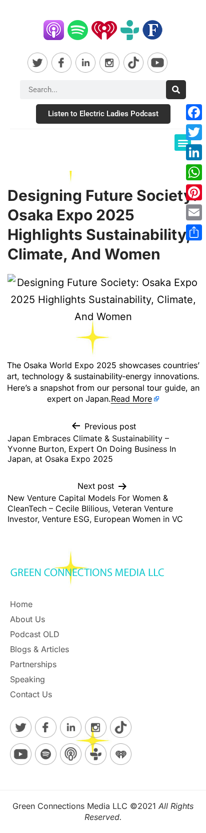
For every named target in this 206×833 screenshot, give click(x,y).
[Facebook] (194, 112)
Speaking (27, 679)
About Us (27, 619)
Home (21, 604)
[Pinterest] (194, 192)
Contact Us (31, 694)
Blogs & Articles (39, 649)
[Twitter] (194, 132)
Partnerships (33, 664)
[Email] (194, 212)
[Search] (176, 89)
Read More (131, 399)
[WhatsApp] (194, 172)
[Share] (194, 232)
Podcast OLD (35, 634)
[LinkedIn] (194, 152)
